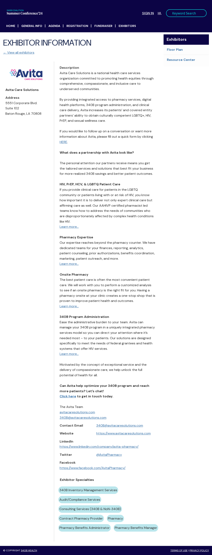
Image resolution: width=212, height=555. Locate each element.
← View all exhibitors (18, 52)
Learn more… (69, 226)
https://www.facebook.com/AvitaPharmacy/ (92, 468)
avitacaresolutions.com (77, 412)
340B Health (29, 550)
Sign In (148, 13)
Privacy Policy (199, 550)
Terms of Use (179, 550)
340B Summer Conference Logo (57, 12)
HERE (63, 142)
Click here (68, 396)
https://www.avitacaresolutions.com (123, 433)
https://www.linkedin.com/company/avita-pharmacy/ (99, 446)
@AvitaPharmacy (109, 454)
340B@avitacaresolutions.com (83, 417)
